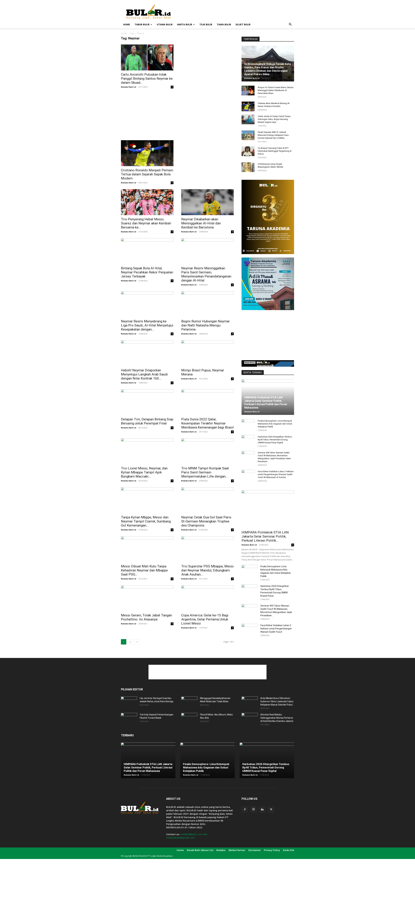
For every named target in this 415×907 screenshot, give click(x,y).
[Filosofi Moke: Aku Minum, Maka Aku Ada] (189, 718)
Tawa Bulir (224, 24)
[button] (290, 24)
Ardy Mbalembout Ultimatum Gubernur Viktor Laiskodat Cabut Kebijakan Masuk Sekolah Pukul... (277, 701)
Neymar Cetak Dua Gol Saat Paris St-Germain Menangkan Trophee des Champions (206, 521)
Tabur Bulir (142, 24)
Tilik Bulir (205, 24)
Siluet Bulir (243, 24)
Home (126, 24)
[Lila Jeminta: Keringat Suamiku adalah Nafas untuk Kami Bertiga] (129, 702)
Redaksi (220, 850)
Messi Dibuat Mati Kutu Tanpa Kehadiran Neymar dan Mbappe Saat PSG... (144, 570)
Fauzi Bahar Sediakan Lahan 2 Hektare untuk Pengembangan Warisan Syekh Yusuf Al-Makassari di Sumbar (275, 474)
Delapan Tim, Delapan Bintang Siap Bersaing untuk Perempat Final (147, 421)
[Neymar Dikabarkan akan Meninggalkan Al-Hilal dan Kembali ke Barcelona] (207, 202)
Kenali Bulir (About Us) (200, 850)
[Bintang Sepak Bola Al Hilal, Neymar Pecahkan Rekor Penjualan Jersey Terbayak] (147, 251)
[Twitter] (271, 809)
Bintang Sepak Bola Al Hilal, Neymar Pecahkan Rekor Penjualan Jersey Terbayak (147, 272)
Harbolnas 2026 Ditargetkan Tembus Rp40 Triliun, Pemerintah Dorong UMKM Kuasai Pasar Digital (275, 439)
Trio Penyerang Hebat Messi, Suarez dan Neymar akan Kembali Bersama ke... (146, 223)
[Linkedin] (262, 809)
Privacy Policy (272, 850)
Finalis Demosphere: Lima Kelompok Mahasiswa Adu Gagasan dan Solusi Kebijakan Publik (275, 424)
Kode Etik (288, 850)
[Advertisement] (235, 12)
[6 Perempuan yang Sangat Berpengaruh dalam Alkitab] (248, 167)
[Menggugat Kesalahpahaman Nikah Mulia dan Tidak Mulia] (189, 702)
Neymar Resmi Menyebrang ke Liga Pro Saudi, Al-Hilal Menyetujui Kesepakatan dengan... (147, 325)
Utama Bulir (164, 24)
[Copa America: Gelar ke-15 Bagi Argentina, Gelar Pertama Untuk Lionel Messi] (207, 598)
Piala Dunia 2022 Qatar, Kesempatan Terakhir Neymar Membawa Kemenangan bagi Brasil (207, 423)
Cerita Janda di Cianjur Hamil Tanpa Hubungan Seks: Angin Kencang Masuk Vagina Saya (274, 119)
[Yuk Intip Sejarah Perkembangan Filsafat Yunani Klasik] (129, 718)
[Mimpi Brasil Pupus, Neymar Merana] (207, 353)
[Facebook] (245, 809)
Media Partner (237, 850)
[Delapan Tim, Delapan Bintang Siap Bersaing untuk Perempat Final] (147, 402)
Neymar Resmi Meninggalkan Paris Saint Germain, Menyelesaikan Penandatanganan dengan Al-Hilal (206, 274)
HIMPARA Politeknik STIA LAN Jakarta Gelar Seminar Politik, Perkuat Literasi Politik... (265, 536)
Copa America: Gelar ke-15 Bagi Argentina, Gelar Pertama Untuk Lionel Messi (204, 619)
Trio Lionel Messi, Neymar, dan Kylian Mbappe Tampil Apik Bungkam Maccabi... (144, 472)
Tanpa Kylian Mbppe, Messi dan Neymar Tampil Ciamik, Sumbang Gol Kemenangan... (146, 521)
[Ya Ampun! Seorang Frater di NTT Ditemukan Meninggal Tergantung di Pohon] (248, 151)
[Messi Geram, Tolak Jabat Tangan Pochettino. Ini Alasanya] (147, 598)
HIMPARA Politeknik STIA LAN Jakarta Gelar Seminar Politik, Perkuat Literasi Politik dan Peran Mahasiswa (265, 402)
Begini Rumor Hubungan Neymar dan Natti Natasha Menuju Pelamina (205, 325)
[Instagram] (253, 809)
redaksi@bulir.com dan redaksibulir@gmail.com (186, 836)
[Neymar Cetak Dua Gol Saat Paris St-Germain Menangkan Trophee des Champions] (207, 500)
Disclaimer (254, 850)
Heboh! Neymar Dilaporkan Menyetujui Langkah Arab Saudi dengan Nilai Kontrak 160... (144, 374)
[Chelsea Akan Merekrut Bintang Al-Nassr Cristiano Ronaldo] (248, 106)
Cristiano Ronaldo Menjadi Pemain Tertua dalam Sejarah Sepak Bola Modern (147, 174)
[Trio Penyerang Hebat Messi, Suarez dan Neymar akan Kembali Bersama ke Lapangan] (147, 202)
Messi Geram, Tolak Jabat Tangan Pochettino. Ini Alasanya (146, 617)
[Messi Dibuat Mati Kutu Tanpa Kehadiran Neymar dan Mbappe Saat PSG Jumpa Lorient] (147, 549)
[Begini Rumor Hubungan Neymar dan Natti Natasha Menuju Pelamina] (207, 304)
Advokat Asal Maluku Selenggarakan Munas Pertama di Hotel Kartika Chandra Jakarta (276, 717)
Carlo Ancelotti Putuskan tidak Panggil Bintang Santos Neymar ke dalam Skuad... (147, 79)
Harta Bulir (184, 24)
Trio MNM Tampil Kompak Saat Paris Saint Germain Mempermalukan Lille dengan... (205, 472)
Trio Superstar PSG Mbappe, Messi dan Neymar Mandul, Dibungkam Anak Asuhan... (207, 570)
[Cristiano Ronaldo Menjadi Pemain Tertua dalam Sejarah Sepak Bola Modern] (147, 153)
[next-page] (137, 641)
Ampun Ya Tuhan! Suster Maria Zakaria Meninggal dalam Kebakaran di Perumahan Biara (275, 90)
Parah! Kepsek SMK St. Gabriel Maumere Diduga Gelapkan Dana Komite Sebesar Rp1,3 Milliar (273, 135)
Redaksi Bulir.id (128, 87)
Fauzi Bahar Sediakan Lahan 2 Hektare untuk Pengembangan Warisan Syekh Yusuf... (276, 628)
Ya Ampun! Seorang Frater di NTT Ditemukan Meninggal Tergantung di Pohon (274, 151)
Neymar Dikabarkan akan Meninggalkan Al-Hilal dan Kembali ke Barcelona (201, 223)
